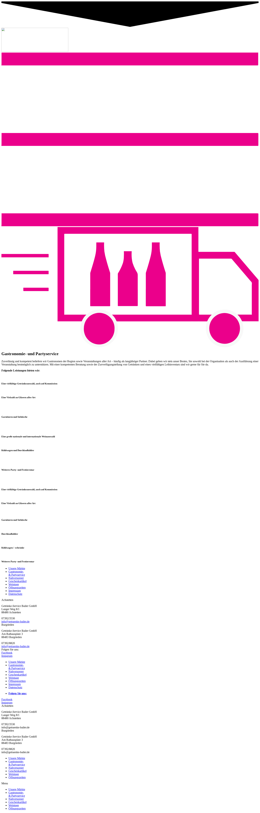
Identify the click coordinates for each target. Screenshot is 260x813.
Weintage (13, 774)
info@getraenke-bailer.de (15, 621)
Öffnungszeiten (17, 777)
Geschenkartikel (17, 770)
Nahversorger (16, 767)
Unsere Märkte (16, 758)
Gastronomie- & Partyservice (16, 763)
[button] (130, 225)
